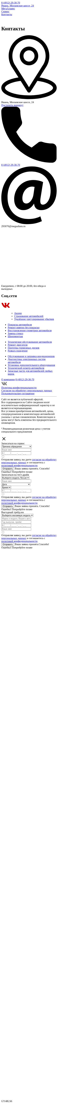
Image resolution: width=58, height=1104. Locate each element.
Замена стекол (15, 333)
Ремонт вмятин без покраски (23, 327)
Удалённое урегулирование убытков (34, 319)
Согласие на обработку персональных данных (26, 390)
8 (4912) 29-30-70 (10, 2)
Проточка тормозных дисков (23, 347)
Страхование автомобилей (28, 316)
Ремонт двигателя (17, 344)
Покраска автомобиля (20, 324)
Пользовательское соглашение (17, 393)
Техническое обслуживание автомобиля (30, 342)
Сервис (5, 11)
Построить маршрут (12, 105)
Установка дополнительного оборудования (31, 365)
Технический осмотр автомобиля (26, 368)
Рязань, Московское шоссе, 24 (17, 5)
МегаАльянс (8, 8)
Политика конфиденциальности (19, 387)
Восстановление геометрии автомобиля (30, 330)
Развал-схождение (18, 350)
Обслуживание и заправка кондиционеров (31, 356)
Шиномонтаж (15, 336)
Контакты (6, 14)
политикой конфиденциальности (19, 465)
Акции (18, 313)
